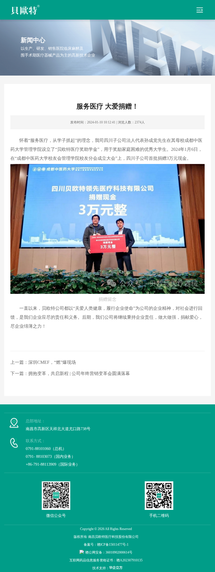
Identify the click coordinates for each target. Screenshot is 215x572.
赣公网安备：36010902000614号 (108, 552)
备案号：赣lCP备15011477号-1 (106, 545)
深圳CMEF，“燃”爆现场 (52, 362)
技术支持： (100, 568)
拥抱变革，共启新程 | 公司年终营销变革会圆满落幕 (79, 373)
